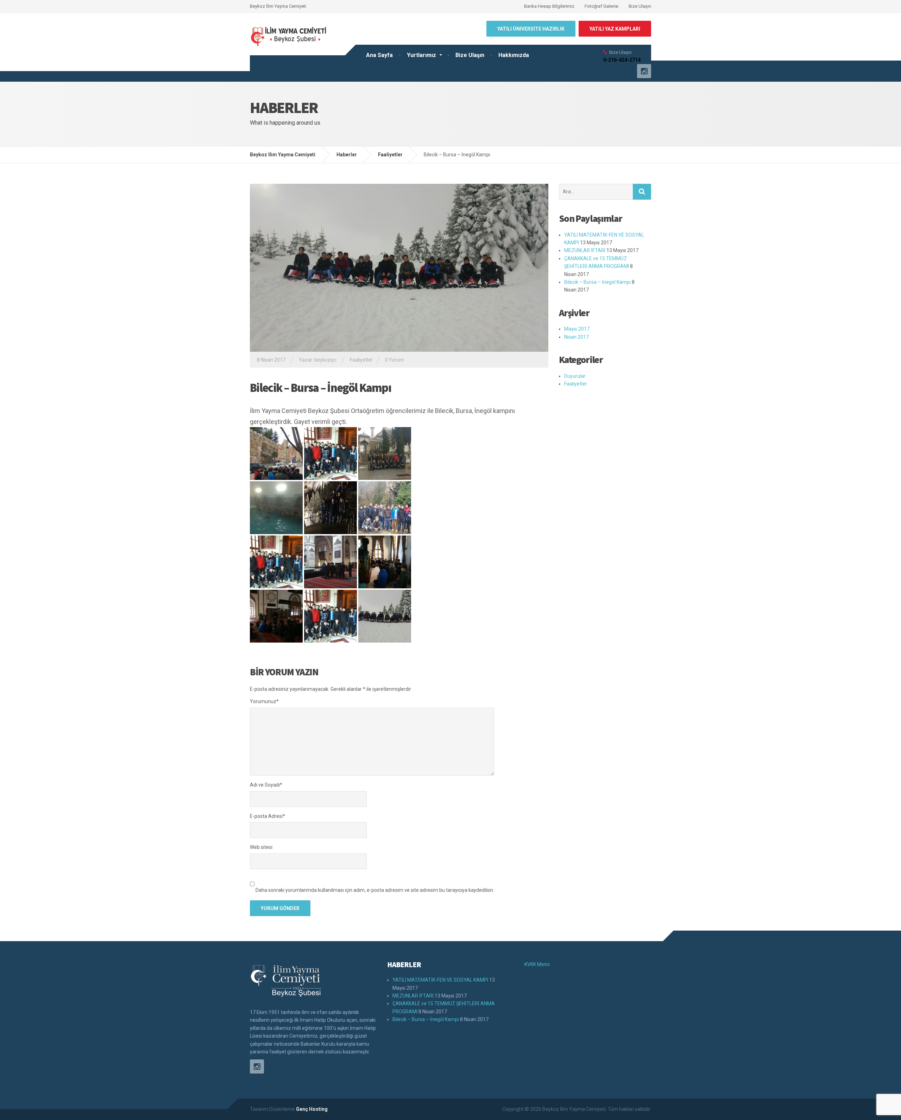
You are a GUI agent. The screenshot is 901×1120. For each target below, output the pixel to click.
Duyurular (575, 376)
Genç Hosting (312, 1109)
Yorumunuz (264, 701)
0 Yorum (394, 360)
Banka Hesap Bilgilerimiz (549, 6)
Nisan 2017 (576, 337)
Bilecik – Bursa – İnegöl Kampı (597, 282)
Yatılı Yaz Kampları (615, 29)
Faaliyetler (361, 360)
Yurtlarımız (421, 55)
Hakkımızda (513, 55)
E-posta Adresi (267, 816)
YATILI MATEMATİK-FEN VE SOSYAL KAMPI (440, 980)
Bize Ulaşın (640, 6)
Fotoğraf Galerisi (601, 6)
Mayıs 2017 (577, 329)
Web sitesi (261, 847)
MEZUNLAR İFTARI (584, 250)
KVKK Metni (537, 964)
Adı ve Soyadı (266, 785)
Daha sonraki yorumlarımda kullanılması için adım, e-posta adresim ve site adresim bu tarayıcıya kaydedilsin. (375, 890)
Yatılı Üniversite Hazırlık (531, 29)
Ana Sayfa (379, 55)
